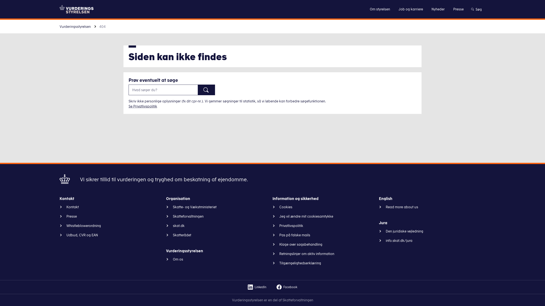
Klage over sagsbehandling (300, 244)
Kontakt (72, 207)
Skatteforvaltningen (188, 216)
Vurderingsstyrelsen (75, 26)
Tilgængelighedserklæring (300, 263)
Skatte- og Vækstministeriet (195, 207)
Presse (71, 216)
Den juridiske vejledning (404, 231)
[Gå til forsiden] (77, 9)
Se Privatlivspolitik (143, 106)
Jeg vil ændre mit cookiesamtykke (306, 216)
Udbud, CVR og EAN (82, 235)
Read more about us (402, 207)
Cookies (285, 207)
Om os (178, 259)
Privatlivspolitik (291, 226)
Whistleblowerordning (83, 226)
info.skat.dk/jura (399, 240)
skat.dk (179, 226)
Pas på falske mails (294, 235)
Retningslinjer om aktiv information (306, 254)
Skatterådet (182, 235)
